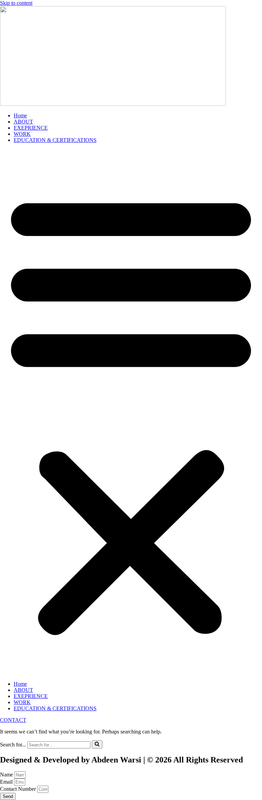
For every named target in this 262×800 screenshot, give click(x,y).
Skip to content (16, 3)
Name (7, 774)
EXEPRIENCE (31, 128)
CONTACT (13, 720)
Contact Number (18, 789)
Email (7, 782)
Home (20, 115)
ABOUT (23, 122)
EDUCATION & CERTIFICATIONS (55, 140)
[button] (131, 412)
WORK (22, 134)
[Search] (97, 744)
